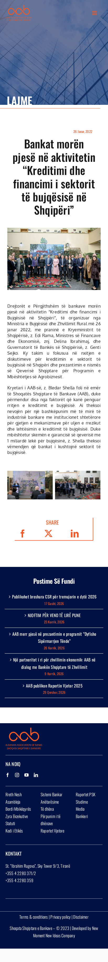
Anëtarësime (50, 802)
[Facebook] (8, 775)
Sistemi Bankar (51, 794)
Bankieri (82, 816)
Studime (82, 802)
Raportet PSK (85, 794)
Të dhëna (47, 809)
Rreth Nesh (14, 794)
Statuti (10, 823)
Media (80, 809)
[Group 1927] (19, 7)
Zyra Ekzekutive (17, 816)
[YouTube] (26, 775)
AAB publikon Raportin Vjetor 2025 (54, 685)
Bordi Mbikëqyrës (18, 809)
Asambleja (13, 802)
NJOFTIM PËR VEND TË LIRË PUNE (54, 615)
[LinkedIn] (36, 775)
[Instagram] (17, 775)
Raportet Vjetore (52, 830)
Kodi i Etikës (14, 830)
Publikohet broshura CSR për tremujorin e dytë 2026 (54, 596)
